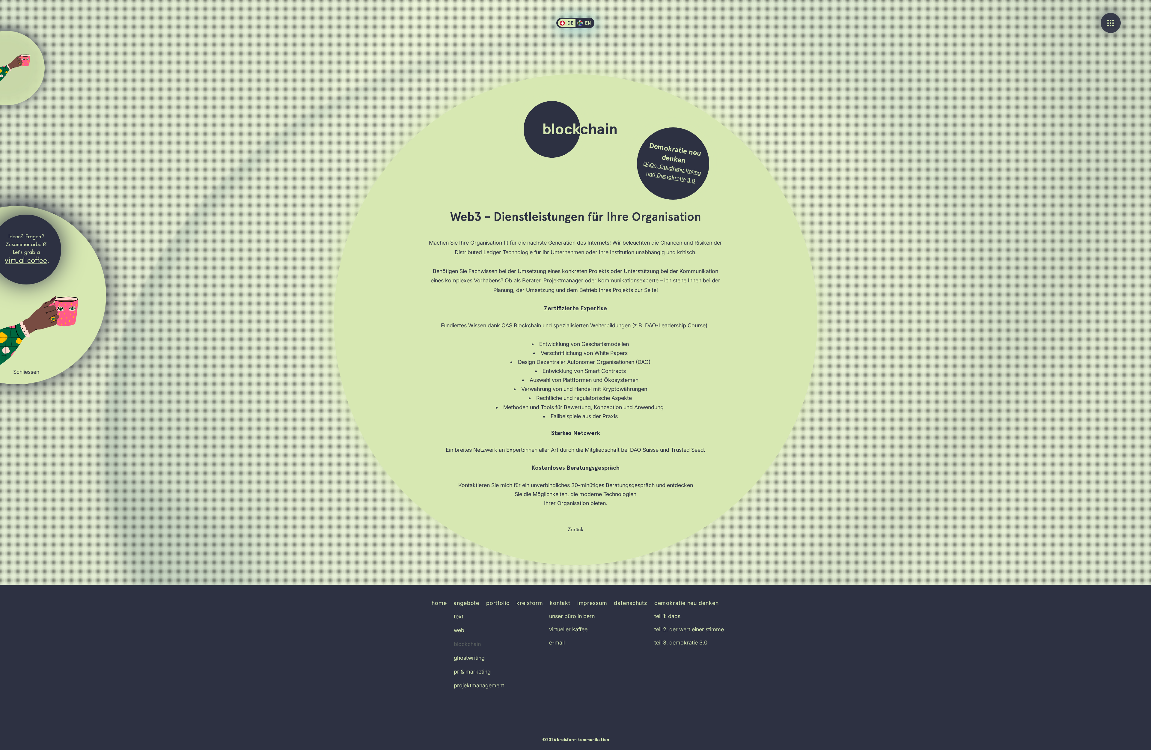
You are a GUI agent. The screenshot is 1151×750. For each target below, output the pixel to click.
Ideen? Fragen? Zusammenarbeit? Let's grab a (26, 244)
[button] (26, 372)
